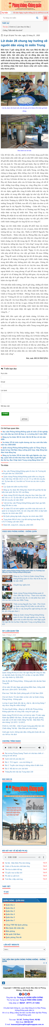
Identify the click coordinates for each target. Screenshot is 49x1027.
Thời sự (5, 23)
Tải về (45, 863)
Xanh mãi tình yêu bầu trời (14, 759)
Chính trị (12, 27)
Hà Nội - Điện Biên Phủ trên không (17, 863)
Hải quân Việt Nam (13, 934)
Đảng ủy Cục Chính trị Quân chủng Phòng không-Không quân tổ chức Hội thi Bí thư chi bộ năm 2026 (29, 578)
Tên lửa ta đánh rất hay (13, 869)
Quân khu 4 (10, 914)
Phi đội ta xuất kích (12, 876)
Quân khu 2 (10, 908)
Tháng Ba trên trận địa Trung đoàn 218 (19, 772)
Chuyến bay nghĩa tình (21, 585)
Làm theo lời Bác (23, 27)
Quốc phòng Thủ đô (13, 937)
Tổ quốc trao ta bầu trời (13, 873)
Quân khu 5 (10, 917)
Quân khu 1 (10, 905)
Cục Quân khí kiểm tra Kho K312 (15, 487)
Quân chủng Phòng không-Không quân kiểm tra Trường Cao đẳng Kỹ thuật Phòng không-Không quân (23, 571)
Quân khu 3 (10, 911)
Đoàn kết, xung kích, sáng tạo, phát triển (18, 525)
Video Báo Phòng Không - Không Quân (19, 531)
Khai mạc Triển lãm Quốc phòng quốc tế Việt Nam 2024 (22, 693)
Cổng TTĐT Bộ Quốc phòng (16, 925)
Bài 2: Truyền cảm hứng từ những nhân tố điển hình (24, 765)
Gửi (25, 419)
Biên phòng (10, 931)
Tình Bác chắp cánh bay (14, 879)
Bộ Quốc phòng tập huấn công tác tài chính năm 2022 (23, 516)
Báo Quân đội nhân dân (15, 928)
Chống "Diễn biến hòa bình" (13, 30)
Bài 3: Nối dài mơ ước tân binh (16, 769)
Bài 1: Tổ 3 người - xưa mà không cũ (18, 762)
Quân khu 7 (10, 920)
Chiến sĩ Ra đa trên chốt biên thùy (17, 866)
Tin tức (5, 27)
